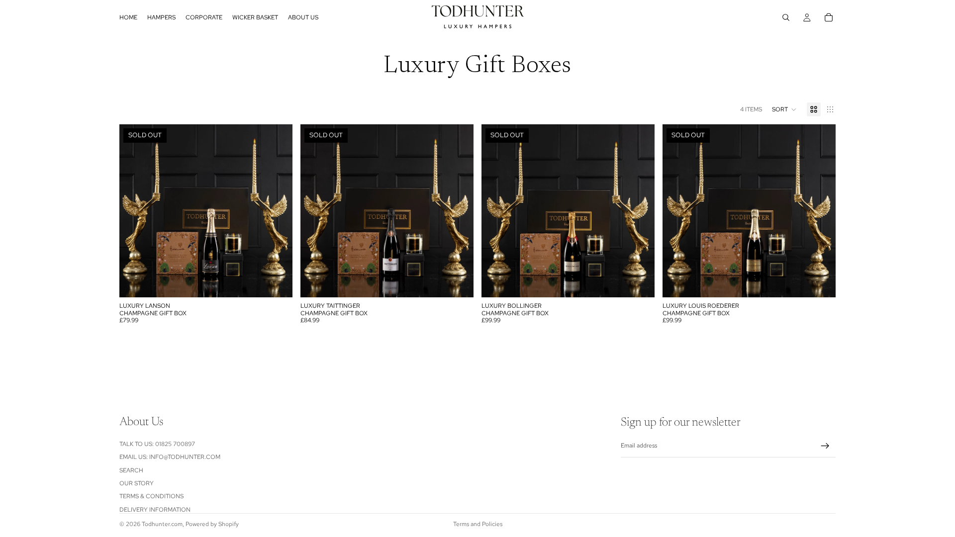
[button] (784, 109)
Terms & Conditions (151, 496)
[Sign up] (825, 446)
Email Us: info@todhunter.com (169, 457)
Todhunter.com (162, 524)
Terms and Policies (477, 524)
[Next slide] (277, 211)
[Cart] (829, 17)
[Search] (786, 17)
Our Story (136, 483)
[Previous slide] (134, 211)
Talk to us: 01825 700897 (157, 444)
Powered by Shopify (212, 524)
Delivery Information (155, 509)
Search (131, 470)
